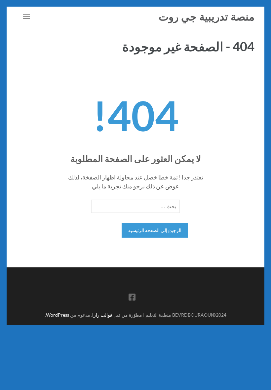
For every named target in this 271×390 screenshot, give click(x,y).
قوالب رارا (102, 315)
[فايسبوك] (132, 298)
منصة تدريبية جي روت (206, 17)
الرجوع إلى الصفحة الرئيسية (154, 230)
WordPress (57, 315)
